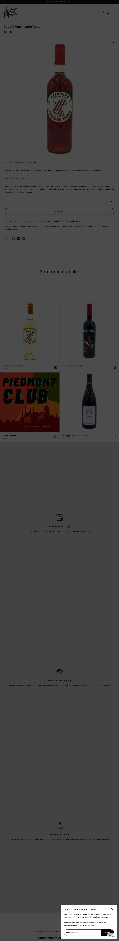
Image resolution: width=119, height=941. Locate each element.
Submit (107, 932)
